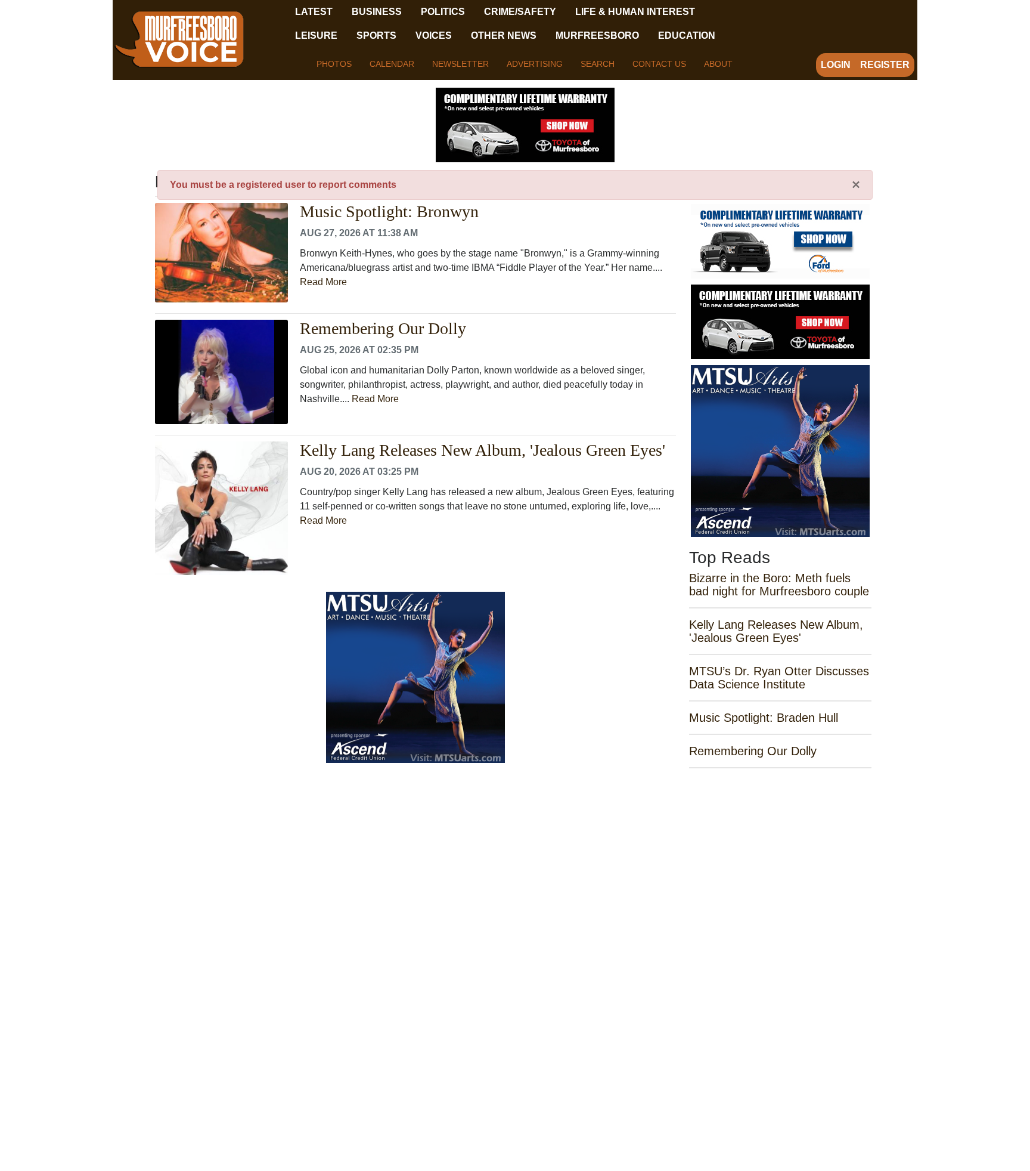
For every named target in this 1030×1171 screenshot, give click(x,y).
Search (598, 64)
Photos (334, 64)
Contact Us (659, 64)
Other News (503, 35)
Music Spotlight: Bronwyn (389, 212)
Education (686, 35)
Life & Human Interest (635, 12)
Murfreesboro (597, 35)
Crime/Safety (520, 12)
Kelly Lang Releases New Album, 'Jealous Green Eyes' (482, 450)
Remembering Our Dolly (383, 329)
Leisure (316, 35)
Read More (323, 282)
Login (836, 65)
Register (885, 65)
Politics (443, 12)
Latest (314, 12)
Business (377, 12)
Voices (433, 35)
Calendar (392, 64)
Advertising (535, 64)
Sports (376, 35)
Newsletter (460, 64)
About (718, 64)
